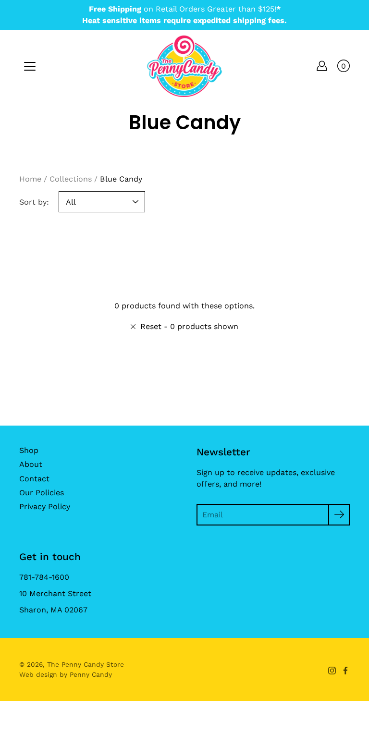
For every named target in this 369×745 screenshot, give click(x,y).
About (30, 464)
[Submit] (339, 514)
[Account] (322, 65)
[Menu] (29, 66)
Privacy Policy (44, 506)
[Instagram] (332, 670)
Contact (34, 478)
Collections (70, 178)
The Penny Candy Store (85, 664)
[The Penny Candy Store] (184, 66)
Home (30, 178)
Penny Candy (91, 674)
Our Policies (41, 492)
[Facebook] (345, 670)
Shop (28, 450)
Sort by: (34, 202)
